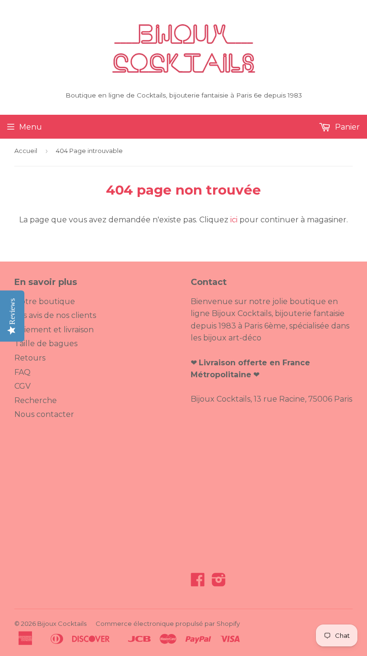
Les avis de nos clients (55, 315)
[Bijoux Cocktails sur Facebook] (198, 582)
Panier (346, 126)
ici (233, 219)
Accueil (25, 150)
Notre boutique (44, 301)
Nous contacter (44, 414)
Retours (29, 357)
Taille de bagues (45, 343)
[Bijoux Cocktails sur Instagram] (219, 582)
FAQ (22, 372)
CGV (22, 386)
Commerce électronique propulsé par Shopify (168, 623)
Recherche (35, 400)
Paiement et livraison (54, 329)
